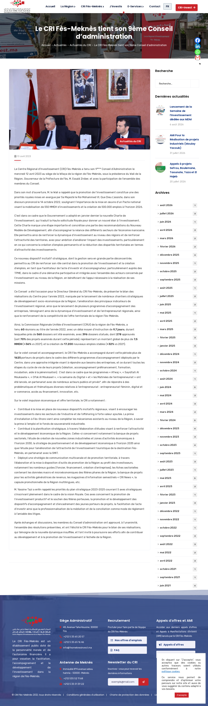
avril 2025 (178, 321)
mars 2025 (178, 329)
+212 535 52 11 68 (73, 678)
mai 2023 (177, 478)
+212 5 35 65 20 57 (74, 636)
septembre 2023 (177, 453)
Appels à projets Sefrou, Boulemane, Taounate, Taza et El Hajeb (183, 170)
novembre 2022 (177, 519)
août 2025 (177, 287)
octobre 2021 (177, 569)
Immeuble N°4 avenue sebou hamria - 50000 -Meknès (78, 671)
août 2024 (177, 378)
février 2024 (177, 420)
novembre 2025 (177, 263)
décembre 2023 (178, 428)
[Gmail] (198, 58)
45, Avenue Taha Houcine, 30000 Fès (80, 629)
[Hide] (200, 64)
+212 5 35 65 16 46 (74, 642)
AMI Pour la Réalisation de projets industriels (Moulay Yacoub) (184, 141)
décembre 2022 (177, 511)
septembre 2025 (178, 279)
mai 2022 (178, 552)
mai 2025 (177, 312)
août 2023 (178, 461)
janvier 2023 (178, 502)
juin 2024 (177, 387)
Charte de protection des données (130, 694)
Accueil (46, 45)
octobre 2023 (178, 445)
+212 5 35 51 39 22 (74, 684)
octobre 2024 (177, 370)
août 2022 (178, 544)
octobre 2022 (177, 527)
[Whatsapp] (198, 52)
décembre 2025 (178, 254)
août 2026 (177, 205)
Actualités (60, 45)
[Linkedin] (198, 46)
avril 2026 (178, 230)
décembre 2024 (177, 354)
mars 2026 (178, 238)
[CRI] (16, 6)
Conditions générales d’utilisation (86, 694)
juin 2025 (178, 304)
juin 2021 (178, 585)
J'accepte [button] (182, 695)
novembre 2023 (178, 436)
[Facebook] (198, 40)
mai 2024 (178, 395)
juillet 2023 (177, 469)
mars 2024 (178, 411)
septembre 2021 (177, 577)
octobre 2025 (178, 271)
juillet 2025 (178, 296)
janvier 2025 (178, 345)
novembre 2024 (178, 362)
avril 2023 (178, 486)
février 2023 (177, 494)
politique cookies (171, 671)
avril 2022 (178, 560)
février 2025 (178, 337)
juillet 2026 (178, 213)
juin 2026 (177, 221)
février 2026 (178, 246)
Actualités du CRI (80, 45)
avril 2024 (178, 403)
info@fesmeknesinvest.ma (77, 647)
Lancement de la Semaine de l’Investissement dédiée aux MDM (181, 113)
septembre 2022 (178, 535)
